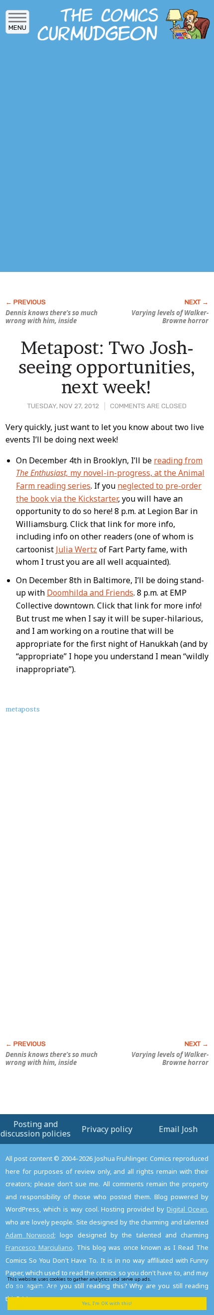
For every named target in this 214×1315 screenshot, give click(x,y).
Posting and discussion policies (35, 1129)
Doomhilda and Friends (90, 592)
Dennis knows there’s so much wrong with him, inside (51, 316)
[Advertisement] (107, 159)
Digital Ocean (187, 1209)
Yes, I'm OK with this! (107, 1303)
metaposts (22, 709)
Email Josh (178, 1129)
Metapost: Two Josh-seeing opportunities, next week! (107, 367)
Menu (17, 27)
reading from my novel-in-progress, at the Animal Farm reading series (110, 473)
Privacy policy (107, 1129)
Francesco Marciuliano (39, 1247)
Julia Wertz (76, 549)
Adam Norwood (29, 1234)
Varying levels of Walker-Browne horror (170, 316)
